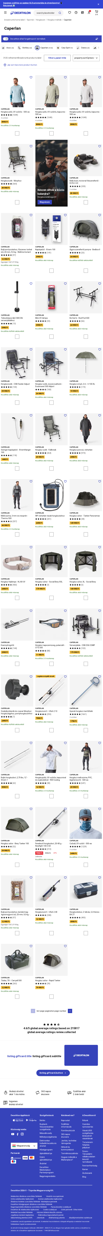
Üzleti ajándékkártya (46, 1158)
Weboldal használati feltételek (22, 1212)
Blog (84, 1177)
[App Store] (18, 1120)
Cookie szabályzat (50, 1210)
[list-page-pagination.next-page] (70, 1011)
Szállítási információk (66, 1125)
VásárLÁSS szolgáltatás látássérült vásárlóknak (87, 1134)
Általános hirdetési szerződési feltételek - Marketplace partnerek (34, 1202)
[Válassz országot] (24, 1146)
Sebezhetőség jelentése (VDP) (21, 1218)
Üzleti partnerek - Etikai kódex (71, 1210)
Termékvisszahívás (69, 1153)
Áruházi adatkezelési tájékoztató (50, 1199)
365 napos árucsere (65, 1135)
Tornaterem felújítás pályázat (87, 1145)
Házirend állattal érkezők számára (49, 1212)
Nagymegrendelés (47, 1176)
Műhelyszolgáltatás (48, 1137)
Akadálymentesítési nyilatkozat (80, 1218)
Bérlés (42, 1120)
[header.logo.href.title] (20, 13)
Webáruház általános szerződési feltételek (26, 1196)
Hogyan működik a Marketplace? (69, 1158)
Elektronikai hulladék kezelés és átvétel (48, 1143)
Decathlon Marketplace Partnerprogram (47, 1170)
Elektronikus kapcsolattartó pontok (50, 1215)
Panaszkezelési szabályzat (61, 1207)
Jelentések (40, 1218)
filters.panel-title (57, 58)
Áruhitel (43, 1163)
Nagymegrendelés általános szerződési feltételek (29, 1207)
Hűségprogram (46, 1150)
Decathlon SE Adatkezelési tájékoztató (25, 1210)
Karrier (85, 1169)
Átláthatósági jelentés (57, 1218)
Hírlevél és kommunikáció (67, 1148)
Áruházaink (87, 1173)
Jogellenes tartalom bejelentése (22, 1215)
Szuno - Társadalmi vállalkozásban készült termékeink (88, 1156)
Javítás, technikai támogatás (68, 1142)
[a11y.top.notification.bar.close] (98, 4)
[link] (45, 202)
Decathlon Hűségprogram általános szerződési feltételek (31, 1204)
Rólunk (85, 1120)
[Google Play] (31, 1120)
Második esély (46, 1133)
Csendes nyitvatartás (87, 1125)
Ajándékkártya (46, 1153)
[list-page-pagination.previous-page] (33, 1011)
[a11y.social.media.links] (13, 1134)
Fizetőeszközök (68, 1130)
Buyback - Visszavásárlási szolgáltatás (46, 1127)
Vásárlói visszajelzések (55, 1196)
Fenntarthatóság (89, 1166)
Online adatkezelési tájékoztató (22, 1199)
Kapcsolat (65, 1120)
